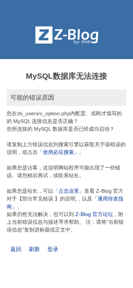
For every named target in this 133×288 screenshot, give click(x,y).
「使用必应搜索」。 (61, 152)
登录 (52, 249)
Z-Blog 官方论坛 (94, 214)
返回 (15, 249)
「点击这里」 (68, 191)
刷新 (34, 249)
